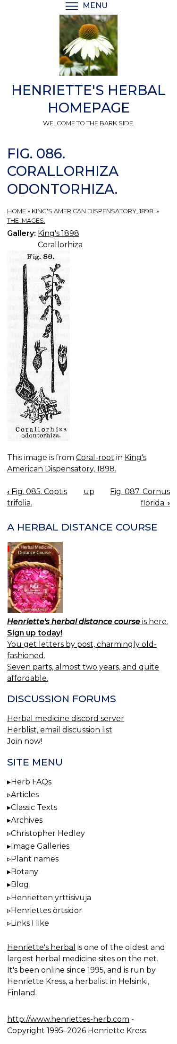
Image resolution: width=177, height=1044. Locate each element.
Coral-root (95, 457)
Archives (26, 820)
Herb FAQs (31, 781)
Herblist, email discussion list (59, 729)
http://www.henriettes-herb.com (68, 1019)
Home (16, 211)
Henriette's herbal (41, 947)
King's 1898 (58, 233)
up (89, 491)
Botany (24, 871)
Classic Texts (34, 807)
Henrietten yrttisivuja (51, 897)
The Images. (26, 220)
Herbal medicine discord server (65, 718)
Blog (20, 884)
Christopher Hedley (48, 833)
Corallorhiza (60, 244)
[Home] (88, 47)
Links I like (30, 923)
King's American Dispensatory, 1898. (93, 211)
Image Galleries (40, 846)
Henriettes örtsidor (46, 910)
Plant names (35, 858)
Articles (25, 794)
